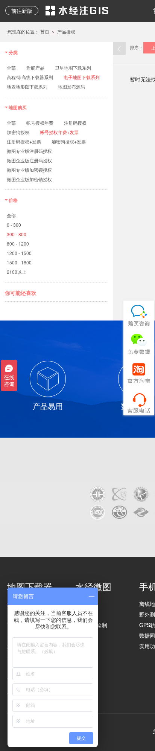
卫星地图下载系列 (73, 67)
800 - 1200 (18, 243)
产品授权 (66, 31)
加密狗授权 (18, 132)
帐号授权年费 (39, 122)
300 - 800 (16, 234)
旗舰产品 (35, 67)
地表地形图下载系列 (27, 86)
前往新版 (21, 10)
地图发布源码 (71, 86)
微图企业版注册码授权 (29, 160)
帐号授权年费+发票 (59, 132)
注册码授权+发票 (24, 141)
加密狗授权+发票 (69, 141)
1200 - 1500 (19, 253)
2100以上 (16, 272)
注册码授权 (75, 122)
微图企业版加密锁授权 (29, 179)
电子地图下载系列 (82, 77)
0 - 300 (14, 224)
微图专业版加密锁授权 (29, 169)
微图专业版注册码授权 (29, 151)
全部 (11, 67)
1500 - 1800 (19, 262)
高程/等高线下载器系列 (30, 77)
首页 (44, 31)
